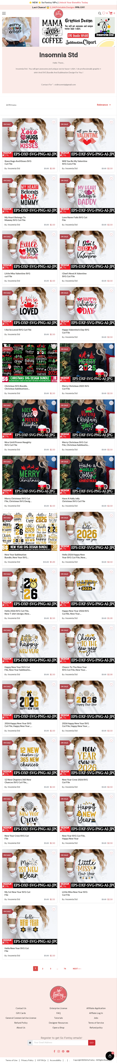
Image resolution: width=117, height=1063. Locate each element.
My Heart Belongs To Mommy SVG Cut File (15, 218)
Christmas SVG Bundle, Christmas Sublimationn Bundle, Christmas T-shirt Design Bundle (17, 387)
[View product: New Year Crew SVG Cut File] (29, 812)
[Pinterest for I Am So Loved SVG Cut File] (33, 320)
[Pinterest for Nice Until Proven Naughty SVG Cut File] (33, 433)
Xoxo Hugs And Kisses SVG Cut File (18, 162)
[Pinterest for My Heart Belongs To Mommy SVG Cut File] (33, 208)
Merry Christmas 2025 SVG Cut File (75, 387)
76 (65, 969)
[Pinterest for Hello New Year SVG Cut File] (33, 939)
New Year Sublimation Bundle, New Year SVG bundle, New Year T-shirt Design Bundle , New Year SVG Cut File (17, 556)
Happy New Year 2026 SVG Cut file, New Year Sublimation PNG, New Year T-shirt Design (75, 612)
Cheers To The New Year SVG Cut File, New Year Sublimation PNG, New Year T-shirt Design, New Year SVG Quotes (75, 668)
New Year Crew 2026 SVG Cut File (75, 781)
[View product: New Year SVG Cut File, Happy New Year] (87, 812)
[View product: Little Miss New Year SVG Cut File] (87, 868)
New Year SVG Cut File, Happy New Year (73, 837)
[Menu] (16, 13)
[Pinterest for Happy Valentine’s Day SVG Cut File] (91, 320)
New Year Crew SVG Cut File (17, 837)
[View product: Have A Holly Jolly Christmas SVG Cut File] (87, 475)
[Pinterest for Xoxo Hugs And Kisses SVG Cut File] (33, 151)
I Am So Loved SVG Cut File (18, 329)
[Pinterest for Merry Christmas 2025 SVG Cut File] (91, 376)
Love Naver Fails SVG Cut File (74, 218)
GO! (92, 1042)
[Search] (99, 13)
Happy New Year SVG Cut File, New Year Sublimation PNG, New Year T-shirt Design (18, 668)
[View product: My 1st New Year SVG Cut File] (29, 868)
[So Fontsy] (58, 13)
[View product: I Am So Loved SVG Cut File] (29, 306)
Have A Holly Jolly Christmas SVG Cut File (73, 500)
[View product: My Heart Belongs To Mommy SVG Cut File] (29, 194)
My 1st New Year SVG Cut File (17, 893)
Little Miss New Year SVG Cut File (74, 893)
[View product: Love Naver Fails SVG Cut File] (87, 194)
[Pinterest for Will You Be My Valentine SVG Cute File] (91, 151)
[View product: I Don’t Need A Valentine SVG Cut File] (87, 250)
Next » (76, 969)
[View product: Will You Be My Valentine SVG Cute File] (87, 137)
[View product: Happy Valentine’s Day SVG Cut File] (87, 306)
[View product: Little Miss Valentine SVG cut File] (29, 250)
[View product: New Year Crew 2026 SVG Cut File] (87, 756)
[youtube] (67, 1051)
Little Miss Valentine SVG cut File (17, 275)
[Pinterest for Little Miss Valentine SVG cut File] (33, 264)
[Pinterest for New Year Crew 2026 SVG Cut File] (91, 770)
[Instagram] (59, 1051)
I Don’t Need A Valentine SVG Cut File (74, 275)
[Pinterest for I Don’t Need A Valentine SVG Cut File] (91, 264)
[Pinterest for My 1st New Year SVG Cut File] (33, 882)
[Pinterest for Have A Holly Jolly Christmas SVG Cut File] (91, 489)
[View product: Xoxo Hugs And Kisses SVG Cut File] (29, 137)
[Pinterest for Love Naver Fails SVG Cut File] (91, 208)
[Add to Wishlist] (54, 121)
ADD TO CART (46, 151)
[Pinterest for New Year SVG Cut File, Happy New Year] (91, 826)
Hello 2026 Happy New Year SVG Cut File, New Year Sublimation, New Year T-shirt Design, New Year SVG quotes (75, 556)
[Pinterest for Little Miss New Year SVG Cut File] (91, 882)
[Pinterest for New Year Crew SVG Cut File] (33, 826)
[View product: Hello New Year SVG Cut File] (29, 924)
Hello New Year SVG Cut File (17, 949)
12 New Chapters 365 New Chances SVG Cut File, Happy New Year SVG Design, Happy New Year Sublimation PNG (18, 781)
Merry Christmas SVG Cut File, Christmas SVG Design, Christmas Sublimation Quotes (18, 500)
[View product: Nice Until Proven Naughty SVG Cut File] (29, 418)
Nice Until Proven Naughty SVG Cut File (18, 443)
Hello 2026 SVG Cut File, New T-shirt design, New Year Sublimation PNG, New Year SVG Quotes (18, 612)
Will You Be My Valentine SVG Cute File (74, 162)
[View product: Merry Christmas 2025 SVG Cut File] (87, 362)
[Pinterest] (63, 1051)
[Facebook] (54, 1051)
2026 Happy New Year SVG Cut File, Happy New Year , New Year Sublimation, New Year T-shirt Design (18, 725)
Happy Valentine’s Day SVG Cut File (75, 331)
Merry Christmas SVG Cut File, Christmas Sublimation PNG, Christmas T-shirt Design (75, 443)
